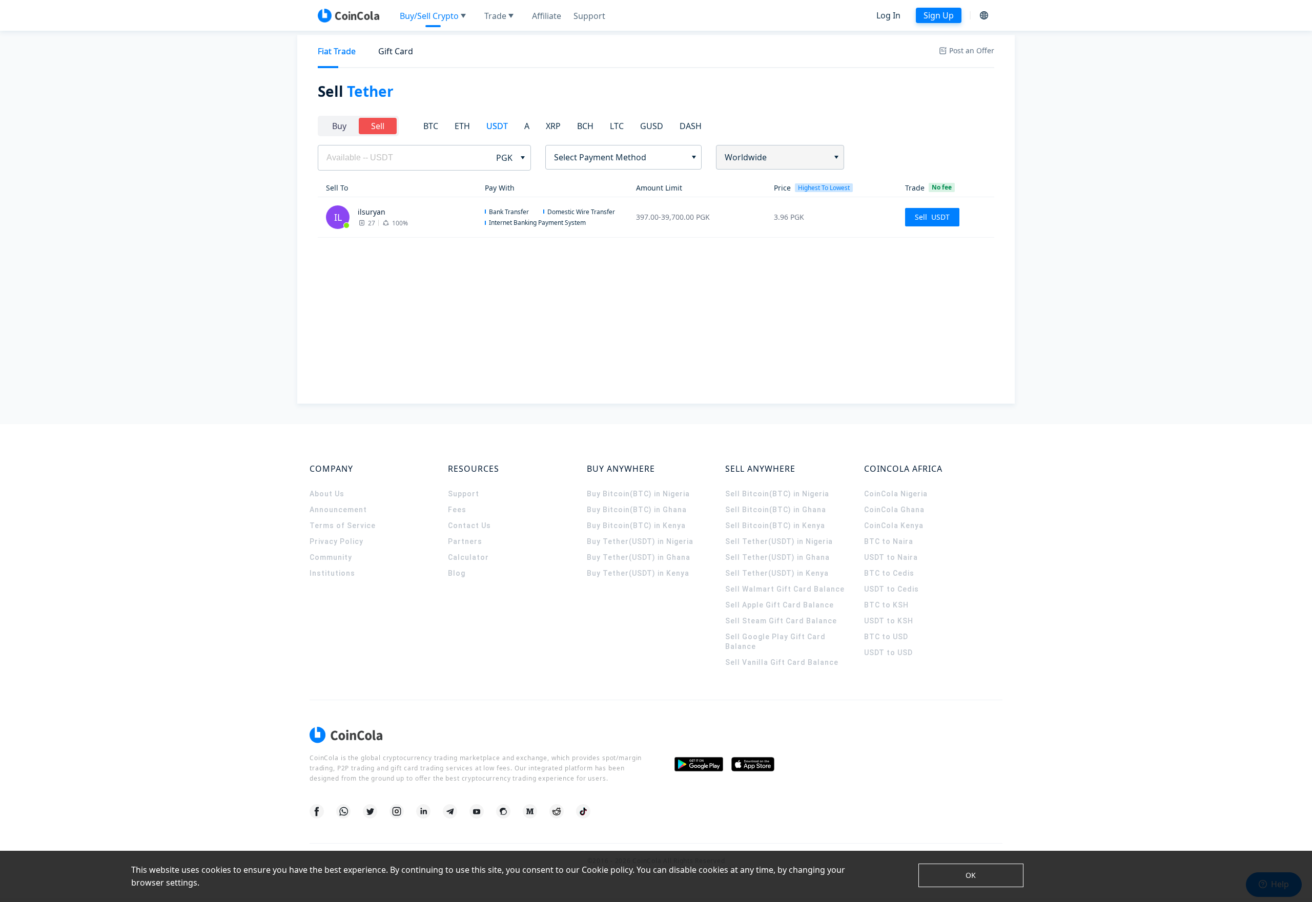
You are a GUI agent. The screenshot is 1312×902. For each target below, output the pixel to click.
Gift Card (395, 51)
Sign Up (939, 15)
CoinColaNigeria (896, 494)
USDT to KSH (888, 621)
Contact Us (469, 525)
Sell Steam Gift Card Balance (781, 621)
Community (331, 557)
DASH (691, 126)
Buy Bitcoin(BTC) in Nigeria (638, 494)
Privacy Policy (336, 541)
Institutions (332, 573)
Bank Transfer (509, 211)
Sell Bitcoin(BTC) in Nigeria (777, 494)
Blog (456, 573)
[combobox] (619, 157)
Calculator (468, 557)
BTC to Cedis (889, 573)
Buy (339, 126)
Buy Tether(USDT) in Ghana (638, 557)
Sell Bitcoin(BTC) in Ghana (775, 510)
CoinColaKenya (894, 525)
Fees (457, 510)
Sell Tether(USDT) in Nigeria (779, 541)
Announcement (338, 510)
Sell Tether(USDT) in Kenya (777, 573)
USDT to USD (888, 652)
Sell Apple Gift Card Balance (779, 605)
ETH (462, 126)
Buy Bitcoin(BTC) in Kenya (636, 525)
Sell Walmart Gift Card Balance (785, 589)
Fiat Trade (337, 51)
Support (463, 494)
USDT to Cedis (891, 589)
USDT (497, 126)
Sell (377, 126)
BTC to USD (886, 637)
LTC (617, 126)
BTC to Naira (888, 541)
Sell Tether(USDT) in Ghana (777, 557)
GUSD (651, 126)
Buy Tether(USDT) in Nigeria (640, 541)
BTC (430, 126)
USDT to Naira (891, 557)
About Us (327, 494)
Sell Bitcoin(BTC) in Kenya (775, 525)
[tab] (337, 51)
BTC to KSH (886, 605)
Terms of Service (343, 525)
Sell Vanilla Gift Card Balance (781, 662)
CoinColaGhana (894, 510)
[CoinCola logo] (348, 15)
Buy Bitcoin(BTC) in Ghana (637, 510)
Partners (465, 541)
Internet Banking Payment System (537, 222)
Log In (888, 15)
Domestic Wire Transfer (581, 211)
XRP (553, 126)
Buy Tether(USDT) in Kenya (638, 573)
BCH (585, 126)
